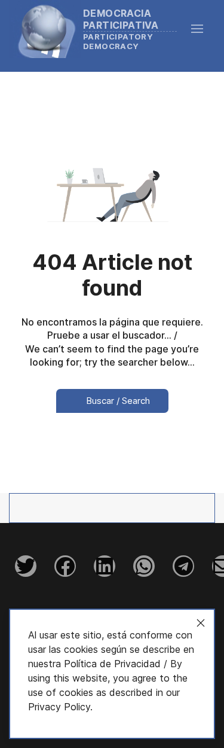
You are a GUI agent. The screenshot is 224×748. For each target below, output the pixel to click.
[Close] (201, 623)
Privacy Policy (59, 707)
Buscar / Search (117, 400)
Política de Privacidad (112, 664)
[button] (203, 29)
